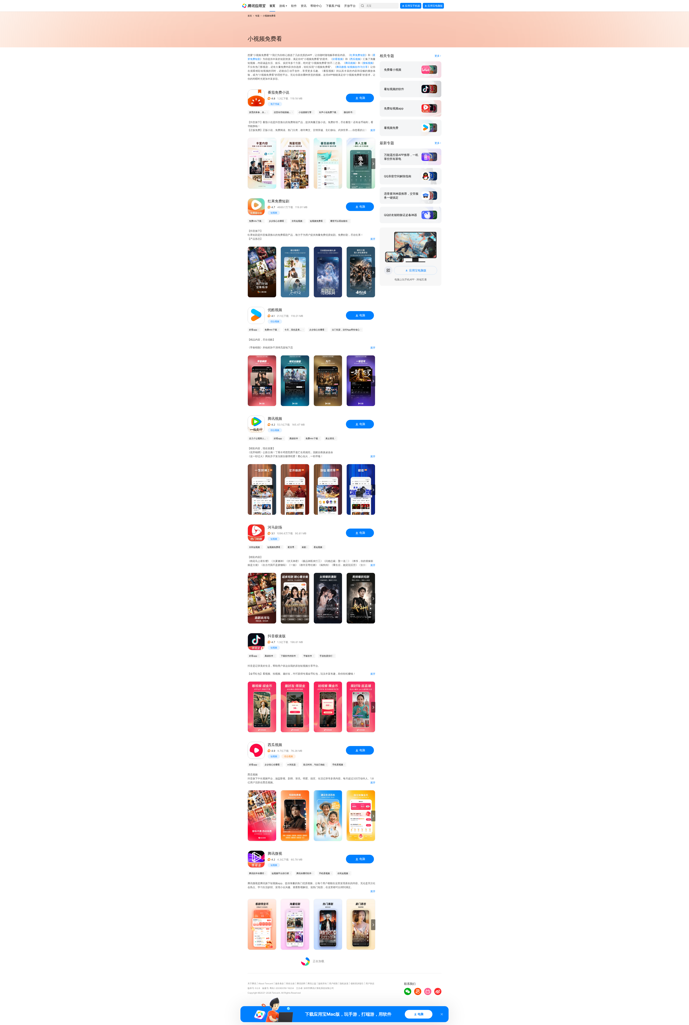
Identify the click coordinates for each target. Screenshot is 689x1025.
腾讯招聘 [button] (301, 983)
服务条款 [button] (279, 983)
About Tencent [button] (265, 983)
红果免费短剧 (357, 55)
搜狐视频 (368, 63)
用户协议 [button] (370, 983)
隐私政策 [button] (344, 983)
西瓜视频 (355, 59)
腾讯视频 (350, 63)
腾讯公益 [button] (312, 983)
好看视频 (337, 59)
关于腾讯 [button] (252, 983)
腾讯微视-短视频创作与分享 (352, 67)
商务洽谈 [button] (290, 983)
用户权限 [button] (333, 983)
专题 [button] (257, 15)
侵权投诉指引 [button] (357, 983)
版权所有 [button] (322, 983)
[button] (254, 6)
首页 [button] (250, 15)
